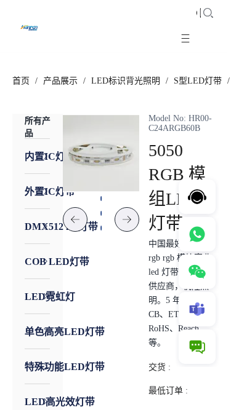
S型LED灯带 (198, 80)
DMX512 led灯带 (61, 226)
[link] (21, 81)
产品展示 (60, 80)
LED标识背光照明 (125, 80)
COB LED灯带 (57, 261)
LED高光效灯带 (60, 401)
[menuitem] (37, 155)
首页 (21, 80)
